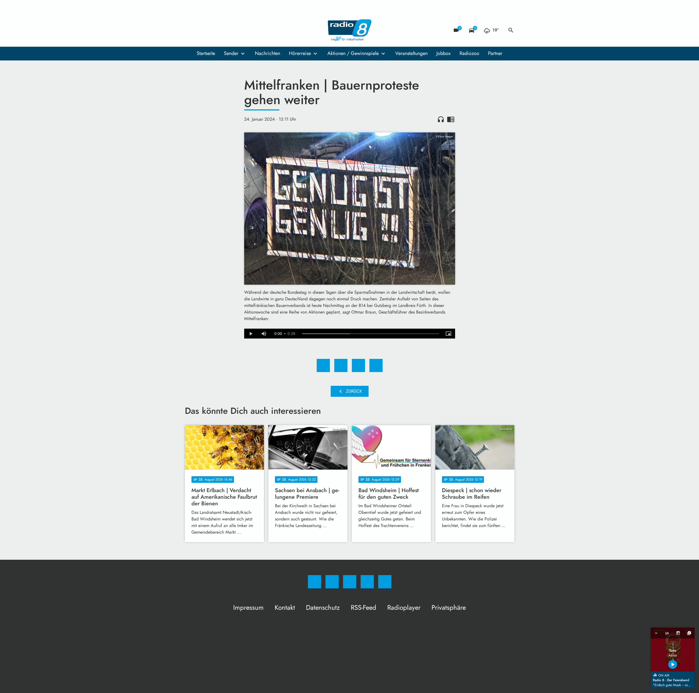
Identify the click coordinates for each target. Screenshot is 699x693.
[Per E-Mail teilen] (376, 365)
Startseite (206, 53)
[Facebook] (190, 30)
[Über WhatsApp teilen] (358, 365)
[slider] (370, 333)
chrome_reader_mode (451, 119)
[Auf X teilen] (340, 365)
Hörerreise (300, 53)
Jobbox (443, 53)
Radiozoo (469, 53)
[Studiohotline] (223, 30)
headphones (441, 119)
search (511, 30)
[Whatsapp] (212, 30)
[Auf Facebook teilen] (323, 365)
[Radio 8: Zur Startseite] (349, 30)
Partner (495, 53)
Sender (231, 53)
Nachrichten (267, 53)
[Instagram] (201, 30)
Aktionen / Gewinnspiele (353, 53)
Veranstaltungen (411, 53)
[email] (234, 30)
